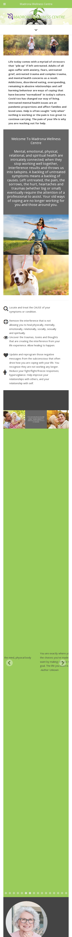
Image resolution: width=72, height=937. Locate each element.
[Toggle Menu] (4, 4)
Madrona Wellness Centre (36, 4)
